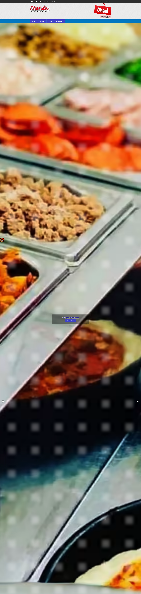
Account (34, 1)
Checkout (54, 1)
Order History (40, 1)
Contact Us (59, 21)
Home (33, 21)
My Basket (48, 1)
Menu (50, 21)
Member (41, 21)
